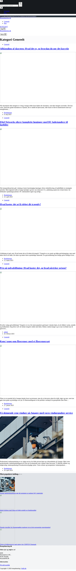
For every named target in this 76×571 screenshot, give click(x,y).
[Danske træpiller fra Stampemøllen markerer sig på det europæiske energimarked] (7, 525)
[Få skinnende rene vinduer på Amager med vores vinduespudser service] (31, 458)
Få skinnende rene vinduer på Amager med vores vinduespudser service (36, 413)
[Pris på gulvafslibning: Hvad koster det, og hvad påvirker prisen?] (38, 321)
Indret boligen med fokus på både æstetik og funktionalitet (18, 510)
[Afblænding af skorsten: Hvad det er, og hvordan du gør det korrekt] (38, 102)
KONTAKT (4, 27)
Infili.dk (23, 568)
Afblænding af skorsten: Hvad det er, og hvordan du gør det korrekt (34, 48)
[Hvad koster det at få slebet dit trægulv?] (38, 250)
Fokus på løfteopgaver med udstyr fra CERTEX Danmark (18, 544)
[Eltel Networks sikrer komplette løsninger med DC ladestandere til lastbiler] (38, 185)
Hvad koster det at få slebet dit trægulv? (20, 204)
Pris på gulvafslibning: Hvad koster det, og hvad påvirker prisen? (33, 268)
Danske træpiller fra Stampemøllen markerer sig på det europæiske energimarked (25, 527)
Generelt (6, 21)
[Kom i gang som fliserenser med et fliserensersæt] (38, 395)
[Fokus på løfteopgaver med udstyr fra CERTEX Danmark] (7, 542)
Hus (5, 23)
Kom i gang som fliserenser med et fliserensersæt (25, 341)
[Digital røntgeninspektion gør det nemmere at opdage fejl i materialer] (7, 491)
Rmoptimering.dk (5, 18)
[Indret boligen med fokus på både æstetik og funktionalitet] (7, 508)
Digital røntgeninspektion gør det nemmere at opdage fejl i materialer (21, 493)
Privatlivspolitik (5, 565)
